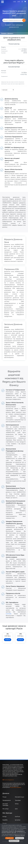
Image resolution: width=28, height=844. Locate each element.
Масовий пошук (19, 797)
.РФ (20, 634)
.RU (7, 634)
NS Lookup (5, 808)
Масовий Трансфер (5, 804)
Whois (16, 803)
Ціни (16, 808)
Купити (7, 639)
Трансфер (18, 800)
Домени (5, 793)
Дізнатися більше (20, 835)
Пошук (4, 797)
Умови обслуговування (15, 787)
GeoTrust (17, 816)
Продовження (6, 800)
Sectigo (4, 816)
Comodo (8, 613)
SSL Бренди (7, 813)
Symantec (17, 820)
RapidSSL (5, 820)
